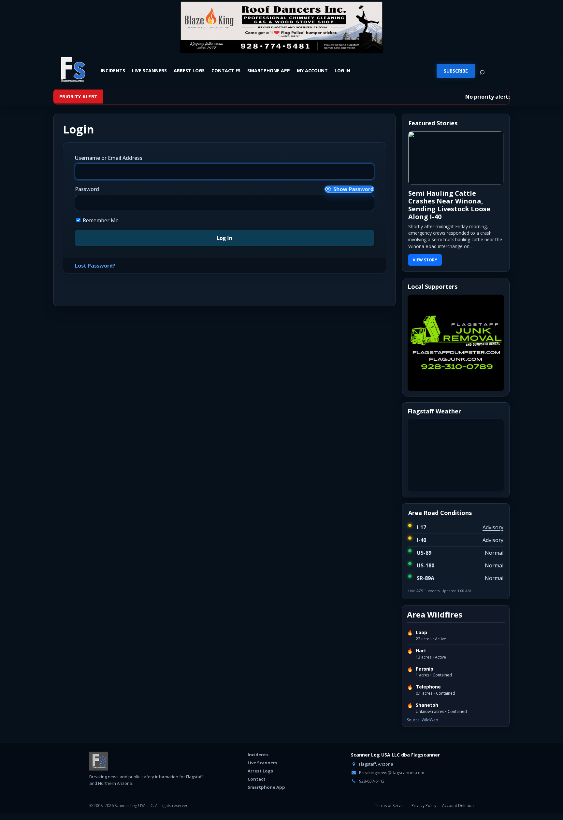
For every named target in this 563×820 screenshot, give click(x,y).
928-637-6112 (371, 781)
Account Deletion (458, 805)
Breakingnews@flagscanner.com (391, 772)
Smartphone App (268, 70)
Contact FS (225, 70)
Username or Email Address (108, 157)
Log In (342, 70)
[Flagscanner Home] (72, 70)
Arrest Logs (189, 70)
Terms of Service (390, 805)
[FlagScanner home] (98, 761)
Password (87, 189)
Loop (421, 632)
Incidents (113, 70)
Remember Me (100, 220)
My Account (312, 70)
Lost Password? (95, 265)
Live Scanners (149, 70)
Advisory (493, 527)
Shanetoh (427, 705)
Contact (257, 779)
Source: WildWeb (422, 720)
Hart (421, 651)
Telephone (428, 687)
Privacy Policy (423, 805)
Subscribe (456, 71)
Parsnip (424, 669)
